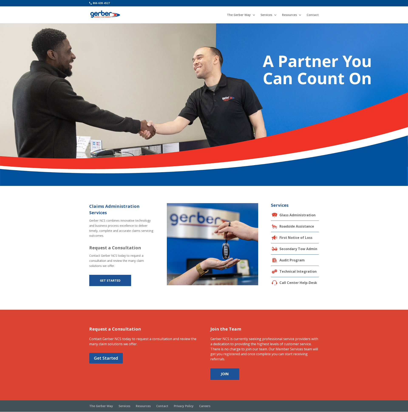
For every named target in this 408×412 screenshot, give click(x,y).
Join (225, 374)
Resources (289, 15)
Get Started (110, 280)
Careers (204, 406)
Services (266, 15)
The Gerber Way (239, 15)
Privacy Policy (184, 406)
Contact (313, 15)
